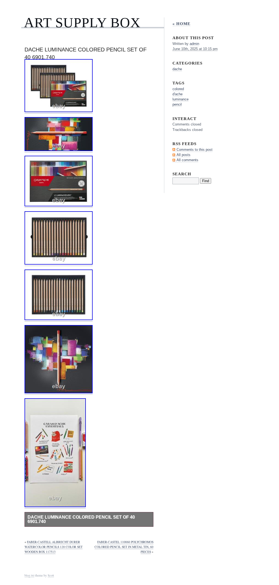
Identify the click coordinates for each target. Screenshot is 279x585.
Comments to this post (195, 150)
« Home (181, 23)
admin (194, 44)
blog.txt (29, 575)
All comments (187, 160)
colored (178, 89)
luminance (180, 99)
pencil (177, 104)
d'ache (177, 94)
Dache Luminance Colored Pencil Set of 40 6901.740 (81, 519)
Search (181, 173)
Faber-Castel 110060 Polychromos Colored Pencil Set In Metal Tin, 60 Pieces (124, 547)
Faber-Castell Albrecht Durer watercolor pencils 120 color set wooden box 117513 (54, 547)
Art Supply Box (82, 22)
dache (177, 69)
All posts (183, 155)
